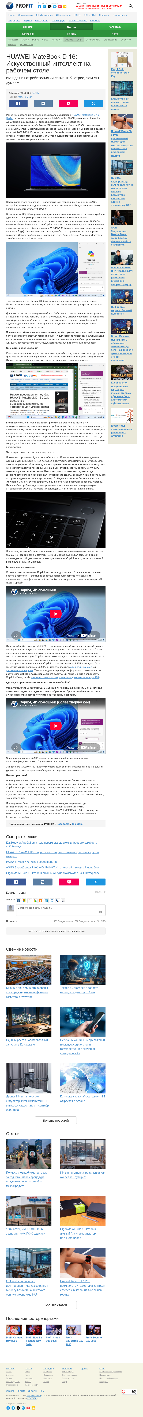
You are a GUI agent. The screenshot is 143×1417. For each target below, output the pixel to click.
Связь (45, 39)
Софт (79, 39)
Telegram (77, 824)
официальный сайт (81, 666)
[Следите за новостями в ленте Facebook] (39, 7)
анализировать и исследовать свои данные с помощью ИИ (65, 677)
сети (72, 1378)
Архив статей (26, 44)
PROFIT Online (34, 1395)
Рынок (35, 39)
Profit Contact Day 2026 (14, 1339)
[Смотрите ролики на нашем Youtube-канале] (60, 7)
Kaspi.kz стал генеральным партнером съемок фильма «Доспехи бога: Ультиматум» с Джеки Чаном (121, 393)
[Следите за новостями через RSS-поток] (65, 7)
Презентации (105, 1374)
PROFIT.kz (32, 1398)
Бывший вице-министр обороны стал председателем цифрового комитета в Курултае (27, 992)
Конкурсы (47, 1378)
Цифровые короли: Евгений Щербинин (121, 310)
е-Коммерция (58, 20)
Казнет (11, 14)
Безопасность (120, 14)
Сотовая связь (25, 14)
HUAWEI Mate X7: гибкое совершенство (32, 862)
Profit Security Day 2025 (94, 1339)
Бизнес (25, 39)
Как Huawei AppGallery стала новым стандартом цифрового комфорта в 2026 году (51, 844)
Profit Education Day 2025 (74, 1341)
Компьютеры (67, 1371)
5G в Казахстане (44, 14)
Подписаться (86, 921)
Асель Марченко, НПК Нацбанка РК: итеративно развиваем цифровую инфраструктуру (122, 275)
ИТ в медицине (63, 14)
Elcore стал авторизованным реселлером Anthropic (121, 431)
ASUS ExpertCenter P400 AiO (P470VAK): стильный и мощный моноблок (52, 867)
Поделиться (65, 921)
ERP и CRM (90, 14)
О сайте (10, 1390)
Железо (69, 39)
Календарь (115, 26)
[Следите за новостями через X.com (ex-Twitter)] (50, 7)
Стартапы (104, 14)
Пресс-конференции (108, 1378)
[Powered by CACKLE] (100, 892)
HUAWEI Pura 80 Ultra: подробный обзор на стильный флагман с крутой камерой (52, 854)
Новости (28, 26)
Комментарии (16, 892)
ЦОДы (77, 14)
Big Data (28, 20)
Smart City (95, 20)
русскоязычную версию (19, 670)
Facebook (63, 824)
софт (17, 1381)
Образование (110, 39)
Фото (115, 33)
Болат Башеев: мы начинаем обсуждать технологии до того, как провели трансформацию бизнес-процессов (122, 348)
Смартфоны (14, 20)
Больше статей (56, 1304)
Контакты (32, 1390)
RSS (103, 921)
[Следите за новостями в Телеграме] (45, 7)
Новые (10, 921)
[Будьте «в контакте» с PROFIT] (55, 7)
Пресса (71, 33)
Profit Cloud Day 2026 (53, 1339)
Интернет (57, 39)
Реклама (21, 1390)
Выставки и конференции (110, 1371)
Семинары (48, 1374)
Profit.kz (35, 92)
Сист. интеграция (69, 1374)
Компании (28, 33)
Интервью (13, 39)
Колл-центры (41, 20)
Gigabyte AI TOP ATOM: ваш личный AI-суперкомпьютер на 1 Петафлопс (53, 873)
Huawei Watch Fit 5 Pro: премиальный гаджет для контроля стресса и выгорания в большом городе (122, 143)
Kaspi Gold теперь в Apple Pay (120, 72)
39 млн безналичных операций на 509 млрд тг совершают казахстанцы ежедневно (99, 6)
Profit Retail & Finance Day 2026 (34, 1341)
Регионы (12, 44)
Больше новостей (56, 1120)
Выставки (47, 1371)
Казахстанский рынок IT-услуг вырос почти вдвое (120, 104)
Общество (126, 39)
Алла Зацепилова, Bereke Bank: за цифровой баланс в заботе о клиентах (121, 236)
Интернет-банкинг (78, 20)
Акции (46, 1381)
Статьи (71, 26)
